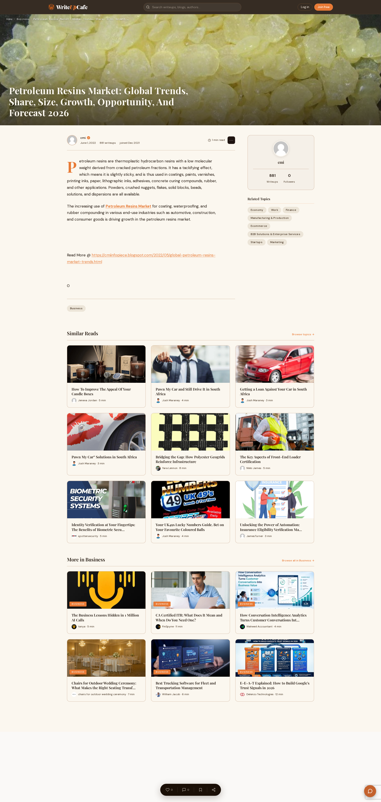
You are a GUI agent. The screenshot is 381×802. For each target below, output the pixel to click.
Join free (324, 7)
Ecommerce (259, 226)
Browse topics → (303, 334)
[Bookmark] (200, 790)
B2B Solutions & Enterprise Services (275, 234)
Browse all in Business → (298, 560)
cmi (83, 138)
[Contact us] (370, 791)
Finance (291, 210)
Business (23, 19)
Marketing (277, 242)
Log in (305, 7)
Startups (256, 242)
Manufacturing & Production (270, 218)
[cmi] (72, 140)
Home (9, 19)
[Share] (213, 790)
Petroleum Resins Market (128, 206)
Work (274, 210)
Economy (257, 210)
